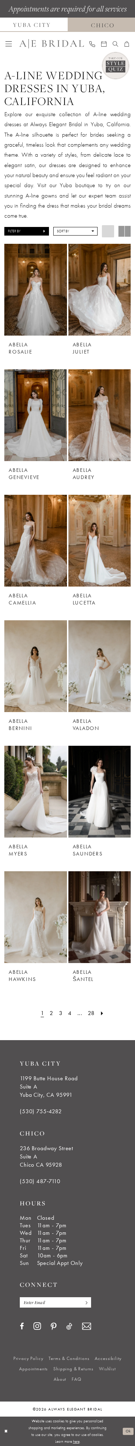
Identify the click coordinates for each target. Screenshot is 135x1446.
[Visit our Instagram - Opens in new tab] (37, 1326)
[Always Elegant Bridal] (51, 43)
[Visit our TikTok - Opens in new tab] (69, 1326)
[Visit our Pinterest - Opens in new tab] (54, 1327)
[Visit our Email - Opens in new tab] (86, 1326)
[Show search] (115, 44)
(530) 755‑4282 (41, 1111)
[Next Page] (102, 1013)
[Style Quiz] (116, 66)
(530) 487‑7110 (40, 1181)
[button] (9, 44)
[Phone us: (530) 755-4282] (92, 44)
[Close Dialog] (5, 1431)
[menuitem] (9, 44)
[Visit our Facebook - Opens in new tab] (22, 1326)
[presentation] (35, 290)
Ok (128, 1430)
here (76, 1441)
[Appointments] (104, 44)
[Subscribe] (84, 1302)
